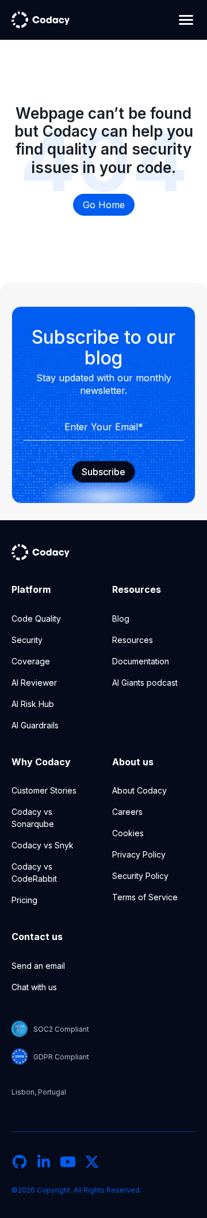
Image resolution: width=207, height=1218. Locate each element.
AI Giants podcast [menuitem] (145, 682)
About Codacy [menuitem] (139, 790)
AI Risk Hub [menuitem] (33, 704)
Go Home (104, 204)
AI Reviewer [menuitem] (34, 682)
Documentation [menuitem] (140, 661)
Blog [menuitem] (120, 618)
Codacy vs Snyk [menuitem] (43, 845)
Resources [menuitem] (132, 640)
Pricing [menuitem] (24, 900)
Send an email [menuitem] (38, 966)
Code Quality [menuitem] (36, 618)
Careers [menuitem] (127, 812)
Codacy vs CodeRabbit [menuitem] (34, 873)
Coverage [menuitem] (31, 661)
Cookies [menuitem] (128, 833)
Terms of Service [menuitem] (145, 897)
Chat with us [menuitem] (34, 987)
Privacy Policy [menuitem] (139, 854)
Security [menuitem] (27, 640)
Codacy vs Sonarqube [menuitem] (33, 818)
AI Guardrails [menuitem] (35, 725)
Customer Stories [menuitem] (44, 790)
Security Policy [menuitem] (140, 876)
